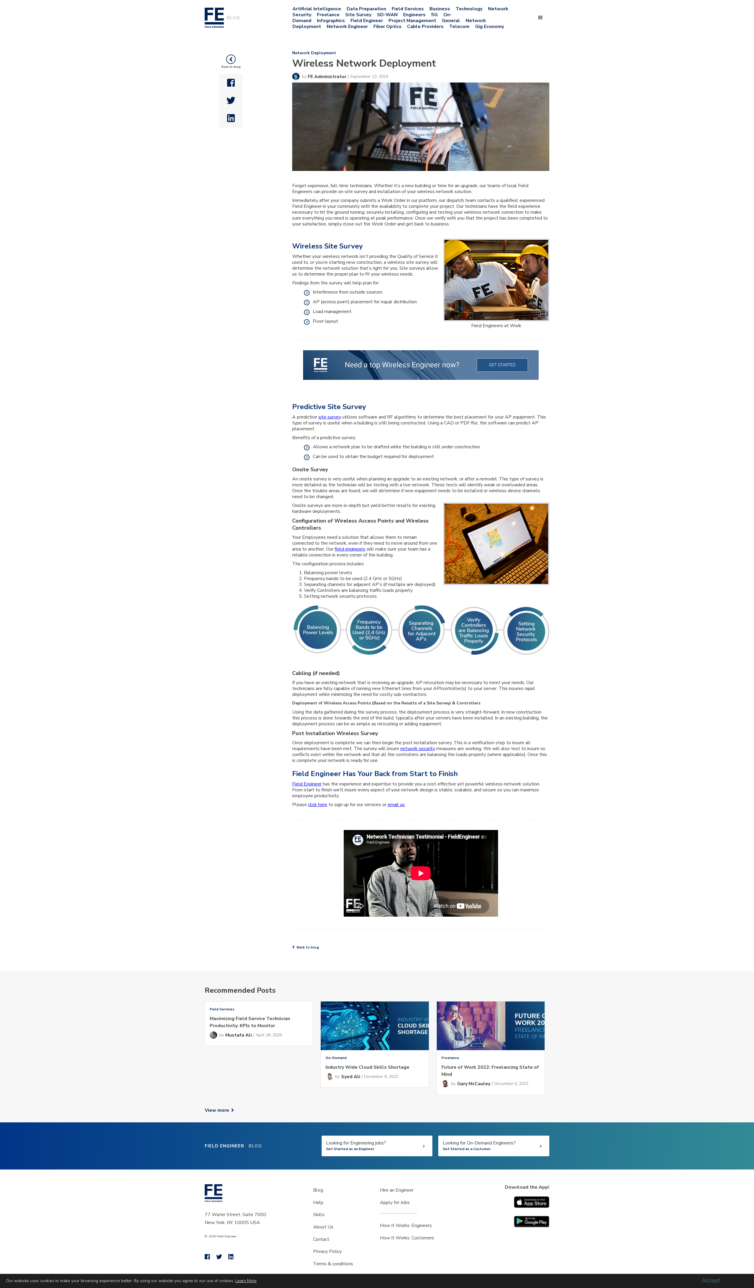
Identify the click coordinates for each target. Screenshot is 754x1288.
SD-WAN (387, 14)
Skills (319, 1214)
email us (396, 804)
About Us (323, 1227)
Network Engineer (347, 26)
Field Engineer (366, 20)
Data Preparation (366, 9)
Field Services (408, 9)
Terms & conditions (333, 1264)
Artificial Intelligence (316, 9)
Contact (321, 1239)
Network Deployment (314, 53)
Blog (318, 1190)
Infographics (331, 20)
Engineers (414, 14)
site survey (329, 417)
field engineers (350, 549)
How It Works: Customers (407, 1238)
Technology (469, 9)
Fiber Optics (387, 26)
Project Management (412, 20)
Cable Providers (425, 26)
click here (317, 804)
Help (318, 1202)
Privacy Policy (327, 1251)
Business (439, 9)
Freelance (328, 14)
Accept (711, 1280)
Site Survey (358, 14)
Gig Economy (489, 26)
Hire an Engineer (397, 1190)
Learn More (246, 1281)
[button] (540, 18)
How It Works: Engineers (406, 1225)
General (451, 20)
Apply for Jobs (395, 1202)
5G (434, 14)
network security (417, 748)
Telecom (459, 26)
